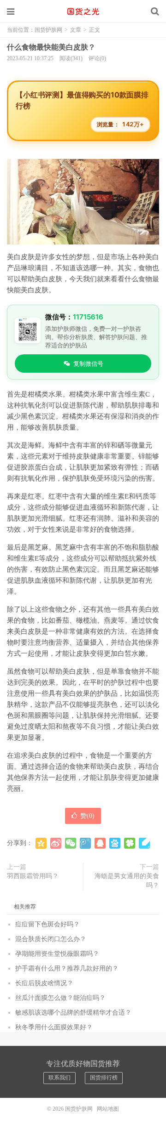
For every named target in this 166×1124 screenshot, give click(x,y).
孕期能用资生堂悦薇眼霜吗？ (57, 953)
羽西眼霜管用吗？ (33, 876)
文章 (75, 30)
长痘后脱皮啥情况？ (44, 983)
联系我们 (59, 1077)
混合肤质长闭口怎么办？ (50, 939)
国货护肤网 (83, 11)
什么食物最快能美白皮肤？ (51, 47)
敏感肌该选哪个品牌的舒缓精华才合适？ (73, 1012)
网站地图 (108, 1109)
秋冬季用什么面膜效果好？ (54, 1027)
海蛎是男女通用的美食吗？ (127, 881)
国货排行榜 (104, 1077)
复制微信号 (88, 363)
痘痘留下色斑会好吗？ (47, 924)
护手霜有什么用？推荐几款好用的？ (67, 968)
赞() (87, 815)
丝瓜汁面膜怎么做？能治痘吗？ (60, 997)
